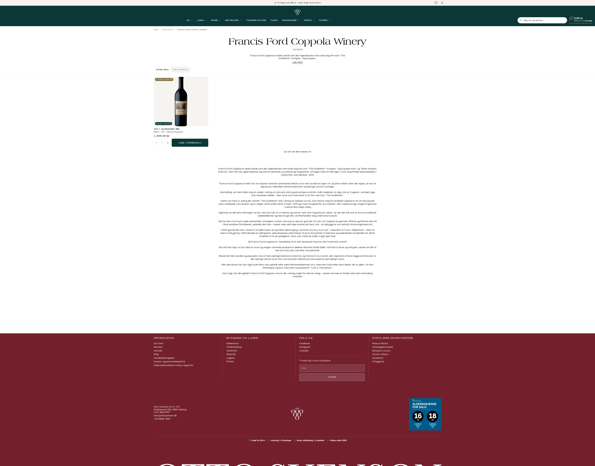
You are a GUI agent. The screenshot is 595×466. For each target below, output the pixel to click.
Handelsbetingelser (164, 358)
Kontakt (158, 350)
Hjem (156, 30)
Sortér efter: (162, 69)
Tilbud (274, 20)
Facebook (304, 343)
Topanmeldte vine (256, 20)
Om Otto (158, 343)
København (233, 343)
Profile (230, 361)
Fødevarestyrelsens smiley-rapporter (173, 365)
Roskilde (231, 354)
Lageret (231, 358)
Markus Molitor (380, 343)
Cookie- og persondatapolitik (169, 361)
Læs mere (297, 62)
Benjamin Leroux (381, 350)
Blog (156, 354)
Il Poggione (378, 361)
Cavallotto (377, 358)
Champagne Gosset (382, 347)
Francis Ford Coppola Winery (192, 30)
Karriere (158, 347)
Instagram (304, 347)
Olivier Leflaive (380, 354)
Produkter (167, 30)
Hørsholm (232, 350)
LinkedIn (304, 350)
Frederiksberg (234, 347)
